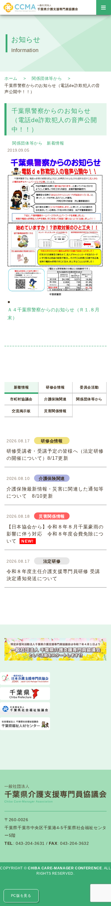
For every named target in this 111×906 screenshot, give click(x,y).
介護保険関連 (55, 399)
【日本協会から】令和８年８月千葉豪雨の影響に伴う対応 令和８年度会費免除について (55, 533)
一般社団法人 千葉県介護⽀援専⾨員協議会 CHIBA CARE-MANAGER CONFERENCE (40, 7)
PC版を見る (21, 896)
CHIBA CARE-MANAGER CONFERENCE (65, 868)
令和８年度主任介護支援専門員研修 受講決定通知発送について (53, 575)
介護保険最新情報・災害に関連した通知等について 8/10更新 (55, 492)
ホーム (10, 78)
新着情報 (55, 143)
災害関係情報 (55, 411)
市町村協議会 (21, 399)
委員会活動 (89, 387)
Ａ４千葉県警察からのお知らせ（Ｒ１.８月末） (53, 313)
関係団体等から (47, 78)
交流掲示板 (21, 411)
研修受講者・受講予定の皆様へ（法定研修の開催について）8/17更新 (55, 455)
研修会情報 (55, 387)
